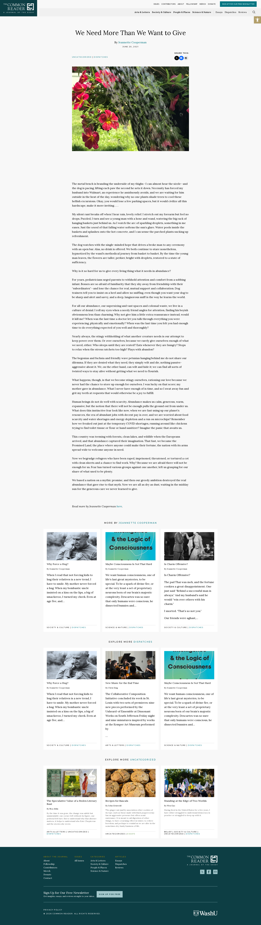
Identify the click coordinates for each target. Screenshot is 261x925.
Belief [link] (168, 832)
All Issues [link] (79, 860)
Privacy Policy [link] (53, 910)
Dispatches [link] (230, 12)
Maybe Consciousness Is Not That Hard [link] (128, 564)
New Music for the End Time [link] (122, 683)
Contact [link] (48, 878)
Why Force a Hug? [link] (57, 564)
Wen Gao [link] (171, 805)
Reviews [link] (242, 12)
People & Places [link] (181, 12)
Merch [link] (203, 4)
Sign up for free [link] (109, 894)
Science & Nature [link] (201, 12)
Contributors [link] (168, 4)
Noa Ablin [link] (53, 809)
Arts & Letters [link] (142, 12)
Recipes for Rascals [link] (116, 800)
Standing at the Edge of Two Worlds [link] (185, 800)
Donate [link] (212, 4)
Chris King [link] (113, 688)
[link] (257, 19)
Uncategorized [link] (82, 57)
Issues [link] (156, 4)
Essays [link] (219, 12)
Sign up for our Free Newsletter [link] (238, 4)
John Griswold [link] (114, 805)
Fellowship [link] (191, 4)
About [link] (181, 4)
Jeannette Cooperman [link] (132, 42)
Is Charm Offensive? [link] (176, 564)
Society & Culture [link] (161, 12)
